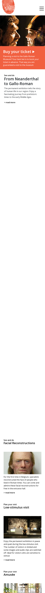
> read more (9, 102)
